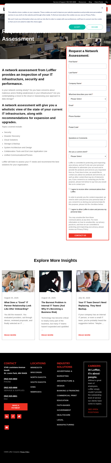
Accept (77, 27)
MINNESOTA (36, 367)
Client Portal (99, 2)
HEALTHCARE (63, 415)
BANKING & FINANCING (68, 391)
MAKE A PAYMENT (15, 407)
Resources (82, 2)
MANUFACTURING (65, 425)
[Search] (107, 2)
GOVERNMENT (64, 410)
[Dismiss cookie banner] (102, 8)
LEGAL (60, 420)
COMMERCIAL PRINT (67, 395)
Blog (90, 2)
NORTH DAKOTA (38, 377)
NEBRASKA (36, 392)
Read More (10, 335)
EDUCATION (62, 400)
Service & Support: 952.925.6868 (64, 2)
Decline (94, 27)
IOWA (33, 387)
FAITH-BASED (63, 405)
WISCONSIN (36, 372)
